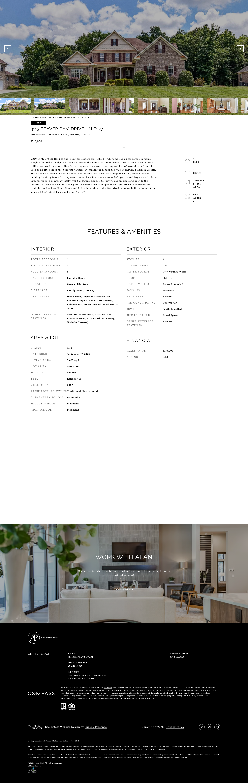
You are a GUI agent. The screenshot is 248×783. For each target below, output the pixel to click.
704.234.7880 (75, 666)
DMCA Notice (34, 766)
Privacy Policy (175, 727)
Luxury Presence (96, 727)
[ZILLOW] (209, 727)
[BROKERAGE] (217, 727)
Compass (108, 687)
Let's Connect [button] (124, 590)
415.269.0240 (177, 657)
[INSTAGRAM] (202, 727)
